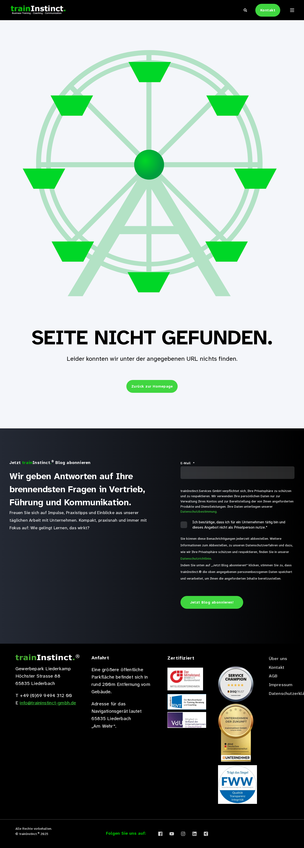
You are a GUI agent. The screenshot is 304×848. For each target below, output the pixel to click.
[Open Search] (246, 10)
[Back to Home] (38, 10)
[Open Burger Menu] (292, 10)
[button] (290, 834)
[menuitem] (278, 658)
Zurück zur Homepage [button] (152, 386)
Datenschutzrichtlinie (195, 558)
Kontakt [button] (268, 10)
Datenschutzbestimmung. (198, 511)
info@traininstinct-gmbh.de (48, 703)
